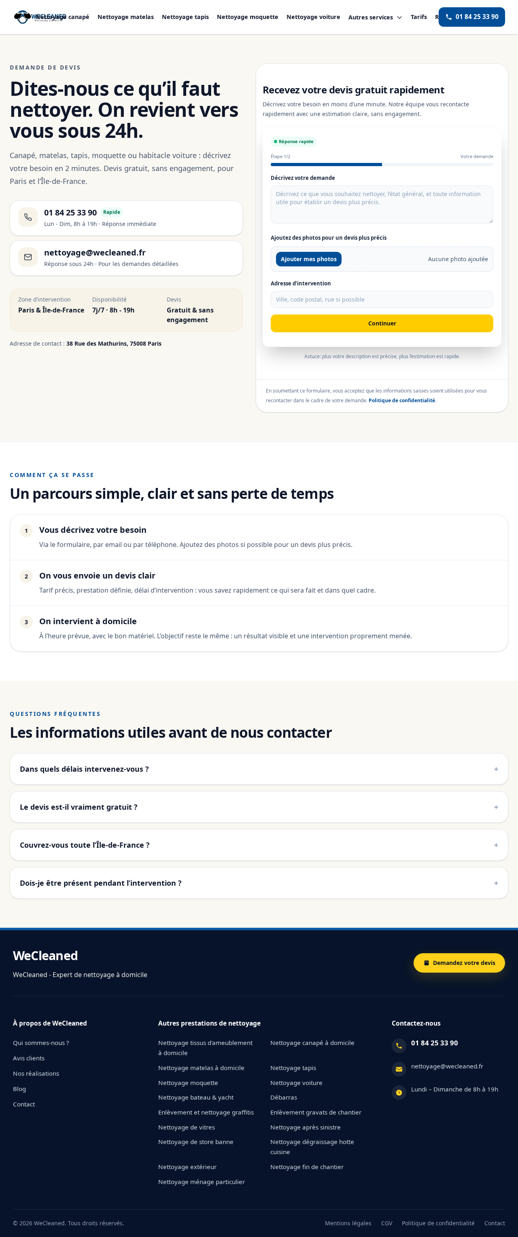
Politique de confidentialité (402, 400)
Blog (19, 1089)
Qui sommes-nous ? (41, 1043)
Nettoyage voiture (313, 17)
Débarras (283, 1097)
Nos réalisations (36, 1073)
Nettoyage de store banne (196, 1142)
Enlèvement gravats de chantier (315, 1112)
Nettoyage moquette (247, 17)
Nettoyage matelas (126, 17)
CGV (386, 1223)
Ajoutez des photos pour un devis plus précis (328, 237)
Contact (24, 1104)
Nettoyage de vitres (186, 1127)
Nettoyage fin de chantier (307, 1167)
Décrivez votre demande (303, 178)
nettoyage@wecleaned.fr (447, 1066)
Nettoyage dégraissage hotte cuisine (312, 1147)
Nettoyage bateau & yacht (196, 1097)
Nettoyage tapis (185, 17)
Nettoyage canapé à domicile (312, 1043)
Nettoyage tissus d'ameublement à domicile (205, 1048)
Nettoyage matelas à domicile (201, 1068)
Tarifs (419, 17)
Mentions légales (348, 1223)
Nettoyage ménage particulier (201, 1182)
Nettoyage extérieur (187, 1167)
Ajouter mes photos (309, 259)
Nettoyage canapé (62, 17)
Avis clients (29, 1058)
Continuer (382, 323)
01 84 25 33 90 (477, 17)
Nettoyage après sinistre (305, 1127)
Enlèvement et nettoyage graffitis (206, 1112)
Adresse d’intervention (301, 283)
